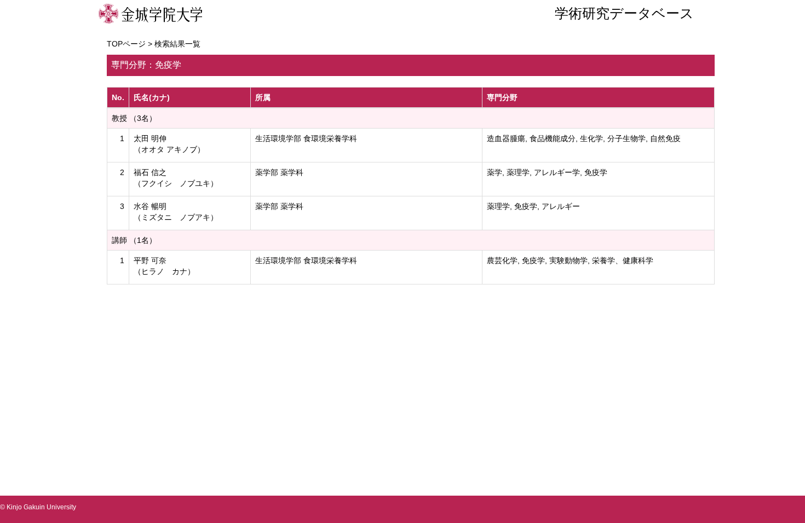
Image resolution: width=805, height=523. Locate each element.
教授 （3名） (134, 118)
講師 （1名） (134, 240)
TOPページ (126, 43)
